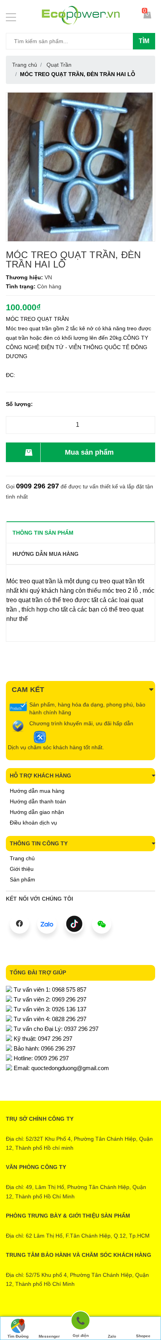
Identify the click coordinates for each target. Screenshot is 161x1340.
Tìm (144, 41)
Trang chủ (22, 858)
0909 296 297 (37, 486)
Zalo (112, 1336)
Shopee (143, 1336)
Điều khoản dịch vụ (33, 822)
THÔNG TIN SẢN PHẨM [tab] (43, 533)
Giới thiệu (22, 869)
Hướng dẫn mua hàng (37, 791)
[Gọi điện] (80, 1322)
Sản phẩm (22, 879)
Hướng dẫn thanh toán (38, 801)
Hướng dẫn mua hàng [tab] (46, 554)
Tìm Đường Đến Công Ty (18, 1337)
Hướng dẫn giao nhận (37, 812)
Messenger (49, 1336)
